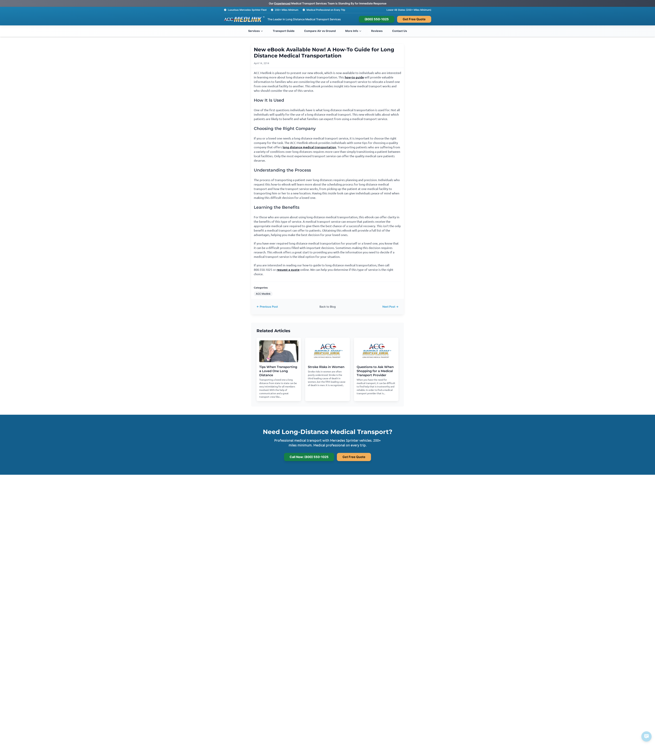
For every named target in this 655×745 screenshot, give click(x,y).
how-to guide (354, 77)
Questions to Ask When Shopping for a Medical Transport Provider (375, 371)
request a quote (288, 269)
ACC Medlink (263, 293)
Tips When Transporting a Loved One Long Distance (278, 371)
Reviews (377, 31)
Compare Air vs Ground (320, 31)
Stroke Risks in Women (326, 367)
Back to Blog (327, 306)
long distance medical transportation (309, 147)
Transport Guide (284, 31)
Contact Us (399, 31)
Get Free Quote (414, 19)
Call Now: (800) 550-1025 (309, 457)
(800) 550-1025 (377, 19)
